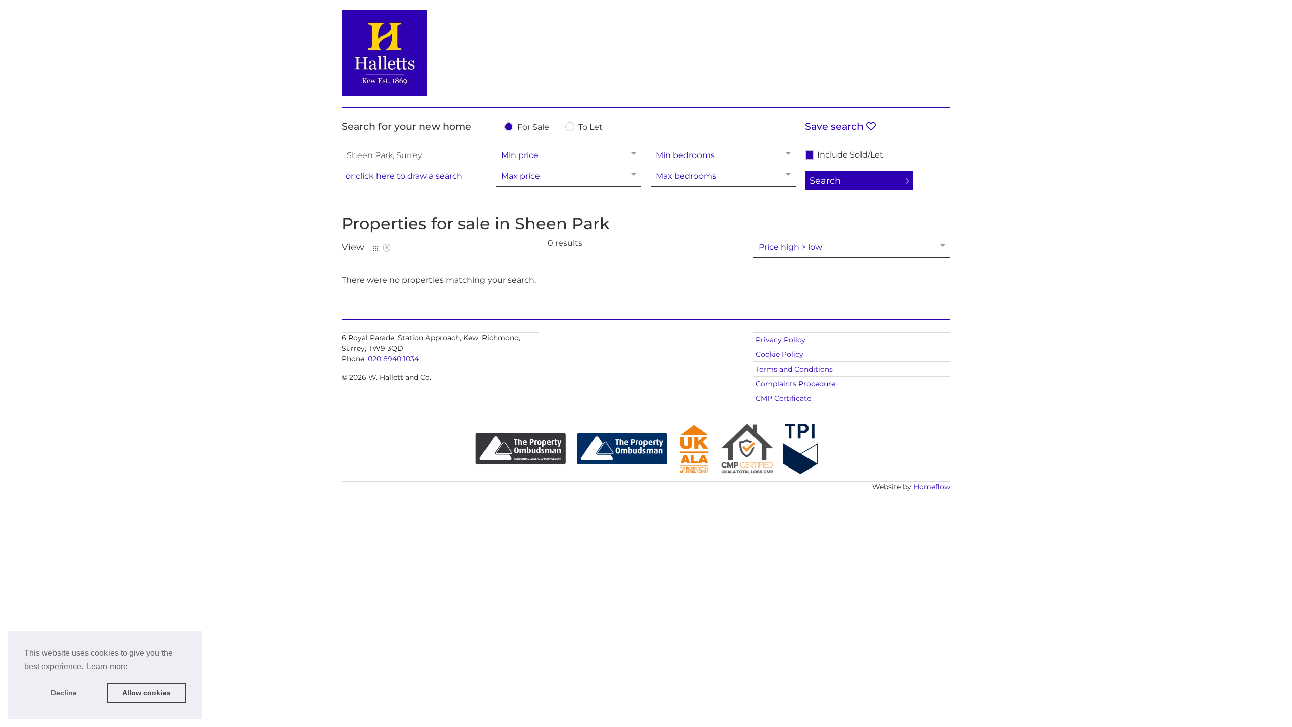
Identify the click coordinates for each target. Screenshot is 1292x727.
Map (386, 248)
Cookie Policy (779, 354)
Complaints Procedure (795, 383)
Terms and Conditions (794, 369)
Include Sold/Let (850, 155)
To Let (590, 127)
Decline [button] (64, 693)
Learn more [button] (107, 666)
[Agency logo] (646, 51)
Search (825, 180)
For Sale (533, 127)
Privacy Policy (780, 339)
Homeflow (931, 486)
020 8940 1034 (393, 359)
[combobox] (414, 155)
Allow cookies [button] (146, 693)
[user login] (911, 26)
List (375, 248)
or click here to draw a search (404, 176)
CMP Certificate (783, 398)
